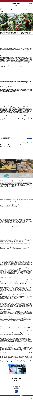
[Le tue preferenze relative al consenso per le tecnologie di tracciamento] (31, 398)
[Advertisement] (6, 42)
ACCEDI (31, 3)
